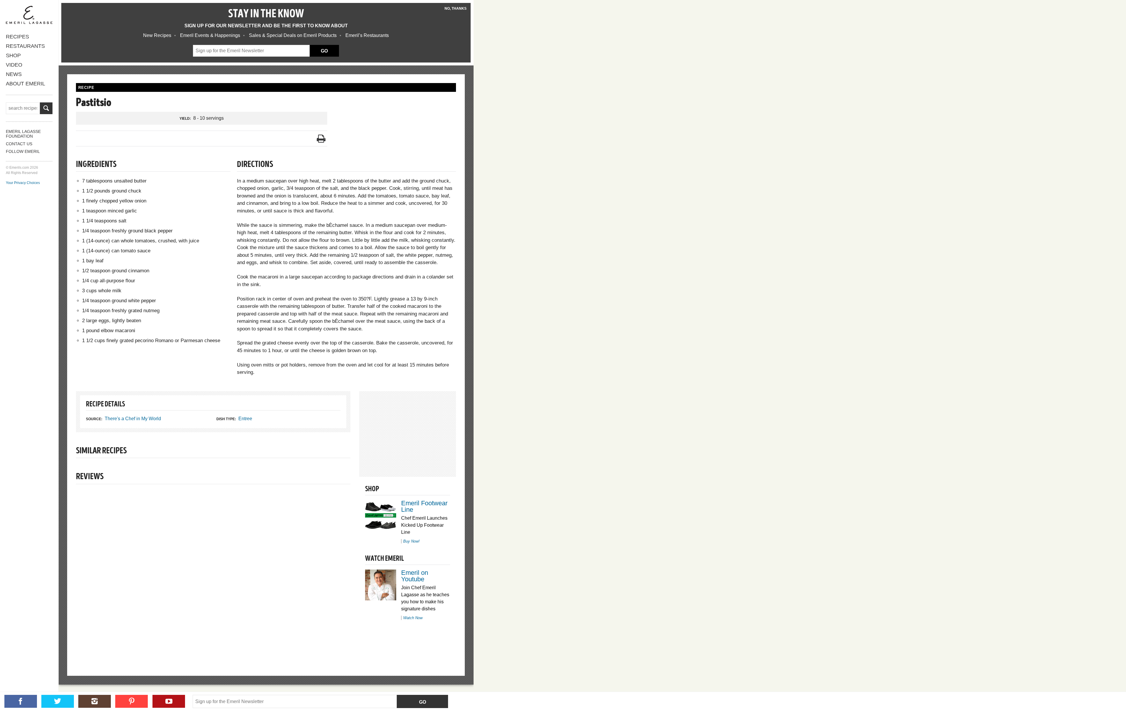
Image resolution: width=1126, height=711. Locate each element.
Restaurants (25, 46)
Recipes (17, 37)
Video (14, 65)
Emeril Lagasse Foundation (23, 134)
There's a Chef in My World (133, 418)
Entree (245, 418)
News (14, 74)
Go (422, 702)
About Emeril (25, 84)
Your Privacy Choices (23, 183)
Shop (13, 55)
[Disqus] (213, 569)
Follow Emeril (23, 151)
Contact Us (19, 143)
